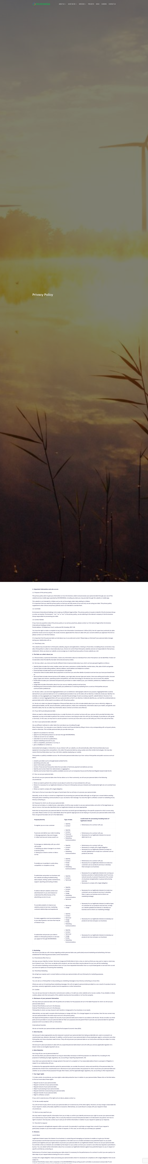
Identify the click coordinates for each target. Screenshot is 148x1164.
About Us (61, 4)
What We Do (71, 4)
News (97, 4)
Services (82, 4)
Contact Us (112, 4)
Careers (104, 4)
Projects (91, 4)
